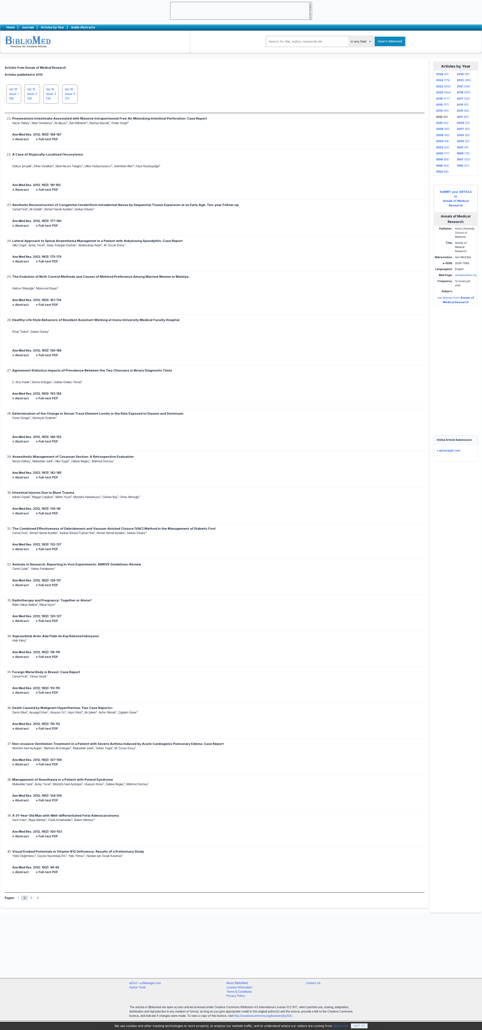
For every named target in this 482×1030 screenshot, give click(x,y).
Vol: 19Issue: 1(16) (13, 94)
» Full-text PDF (47, 139)
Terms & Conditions (239, 991)
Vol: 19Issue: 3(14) (51, 94)
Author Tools (137, 987)
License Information (239, 987)
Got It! (359, 1026)
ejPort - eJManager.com (145, 983)
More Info (341, 1026)
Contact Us (313, 983)
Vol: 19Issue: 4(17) (70, 94)
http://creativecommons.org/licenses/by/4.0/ (263, 1016)
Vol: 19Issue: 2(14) (32, 94)
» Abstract (20, 139)
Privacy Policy (235, 996)
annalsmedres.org (466, 275)
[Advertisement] (455, 366)
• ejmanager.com (448, 450)
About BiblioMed (237, 983)
